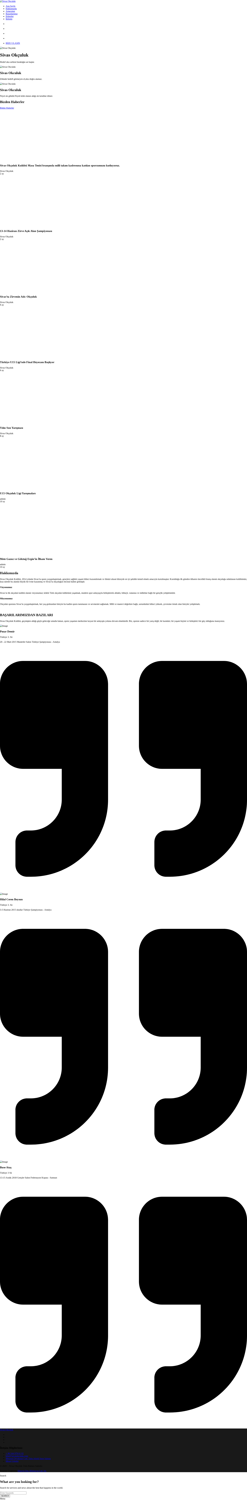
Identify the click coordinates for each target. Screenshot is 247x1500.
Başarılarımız (12, 14)
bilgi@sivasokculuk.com (17, 1456)
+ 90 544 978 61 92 (15, 1453)
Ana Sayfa (10, 6)
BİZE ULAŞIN (13, 43)
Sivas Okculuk (6, 1429)
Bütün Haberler (7, 108)
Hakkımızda (11, 8)
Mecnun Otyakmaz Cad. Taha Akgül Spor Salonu (28, 1458)
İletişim (9, 19)
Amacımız (10, 11)
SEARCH (5, 1496)
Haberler (10, 16)
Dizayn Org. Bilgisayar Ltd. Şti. (32, 1471)
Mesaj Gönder (12, 1461)
